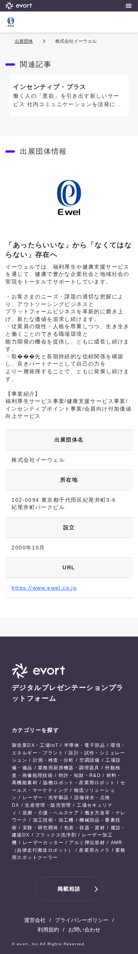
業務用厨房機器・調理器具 (69, 767)
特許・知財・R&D (80, 775)
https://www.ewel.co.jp (44, 588)
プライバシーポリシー (81, 920)
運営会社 (35, 920)
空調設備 (89, 760)
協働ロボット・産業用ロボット (79, 782)
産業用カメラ (94, 850)
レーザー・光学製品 (46, 797)
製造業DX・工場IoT (35, 745)
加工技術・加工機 (53, 820)
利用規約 (48, 930)
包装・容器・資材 (84, 827)
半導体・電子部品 (84, 745)
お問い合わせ (84, 930)
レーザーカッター (43, 842)
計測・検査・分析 (53, 760)
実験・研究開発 (41, 827)
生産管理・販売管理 (48, 805)
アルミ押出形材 (87, 842)
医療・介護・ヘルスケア (51, 812)
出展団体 (24, 41)
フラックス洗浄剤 (55, 835)
